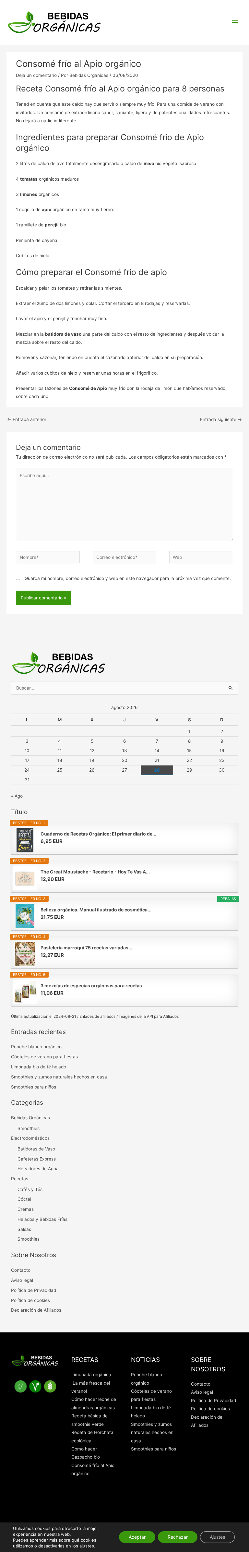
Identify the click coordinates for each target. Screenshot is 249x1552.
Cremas (26, 1209)
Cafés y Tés (30, 1189)
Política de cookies (30, 1300)
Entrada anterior (26, 419)
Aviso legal (22, 1280)
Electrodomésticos (30, 1138)
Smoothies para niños (33, 1086)
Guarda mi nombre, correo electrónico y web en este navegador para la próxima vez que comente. (128, 578)
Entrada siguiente (221, 419)
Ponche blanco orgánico (36, 1046)
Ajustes (217, 1537)
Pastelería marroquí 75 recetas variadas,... (87, 947)
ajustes (86, 1545)
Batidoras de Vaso (36, 1148)
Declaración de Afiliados (36, 1310)
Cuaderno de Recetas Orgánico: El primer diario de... (98, 833)
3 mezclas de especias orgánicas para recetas (91, 985)
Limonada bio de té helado (38, 1066)
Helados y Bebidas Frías (42, 1219)
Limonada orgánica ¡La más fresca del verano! (91, 1383)
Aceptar (137, 1537)
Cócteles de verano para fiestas (44, 1056)
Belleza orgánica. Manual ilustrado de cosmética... (96, 909)
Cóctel (24, 1199)
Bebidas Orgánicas (30, 1117)
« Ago (17, 796)
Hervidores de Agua (38, 1168)
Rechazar (178, 1537)
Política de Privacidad (33, 1290)
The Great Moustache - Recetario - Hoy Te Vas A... (95, 871)
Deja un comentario (36, 75)
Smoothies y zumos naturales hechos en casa (59, 1076)
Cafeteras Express (37, 1158)
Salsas (24, 1229)
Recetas (19, 1178)
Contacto (20, 1270)
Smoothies (29, 1128)
